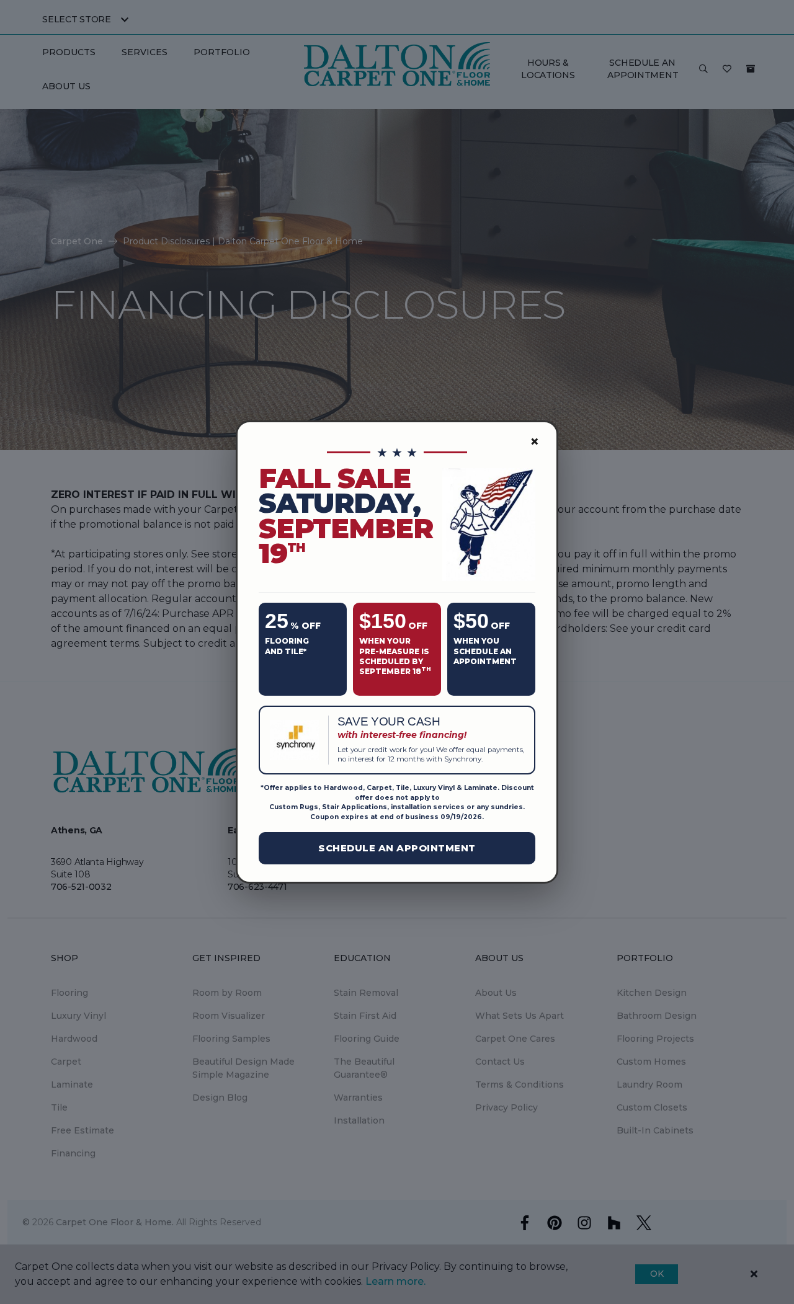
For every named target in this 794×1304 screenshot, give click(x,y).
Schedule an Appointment (397, 848)
